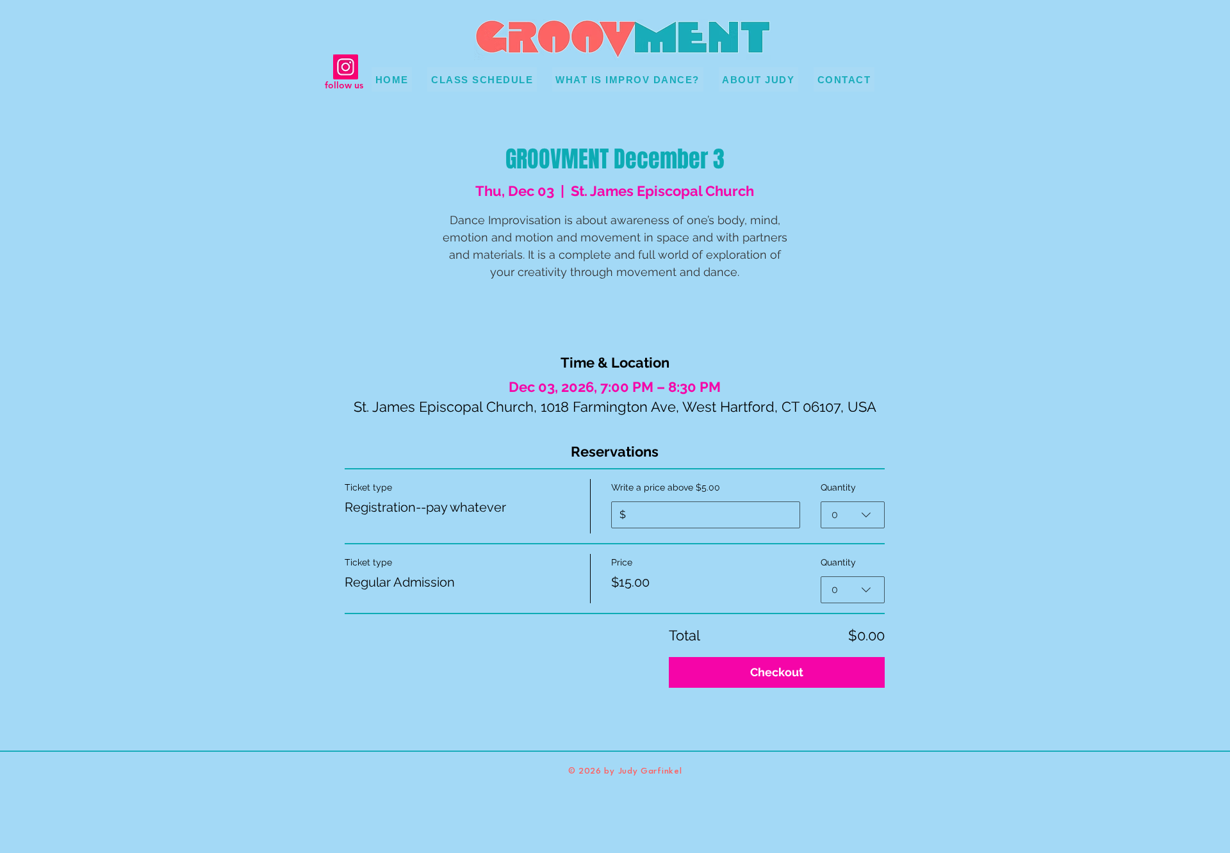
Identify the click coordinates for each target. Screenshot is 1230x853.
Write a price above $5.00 (665, 487)
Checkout (776, 672)
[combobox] (853, 514)
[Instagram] (345, 66)
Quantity (838, 487)
